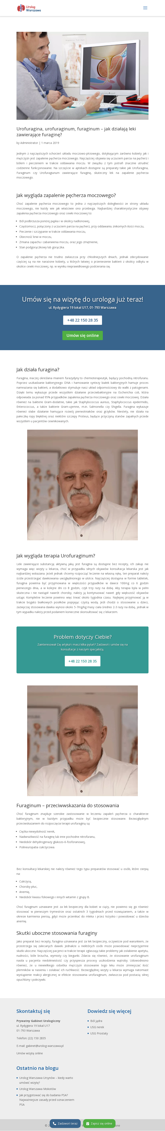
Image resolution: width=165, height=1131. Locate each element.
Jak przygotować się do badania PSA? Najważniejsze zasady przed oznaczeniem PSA (46, 1100)
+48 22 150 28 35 (82, 320)
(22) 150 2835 (37, 1038)
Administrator (29, 143)
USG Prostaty (99, 1033)
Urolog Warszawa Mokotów (37, 1089)
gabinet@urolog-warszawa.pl (45, 1046)
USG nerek (97, 1027)
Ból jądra (96, 1021)
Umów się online (82, 335)
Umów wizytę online (29, 1053)
